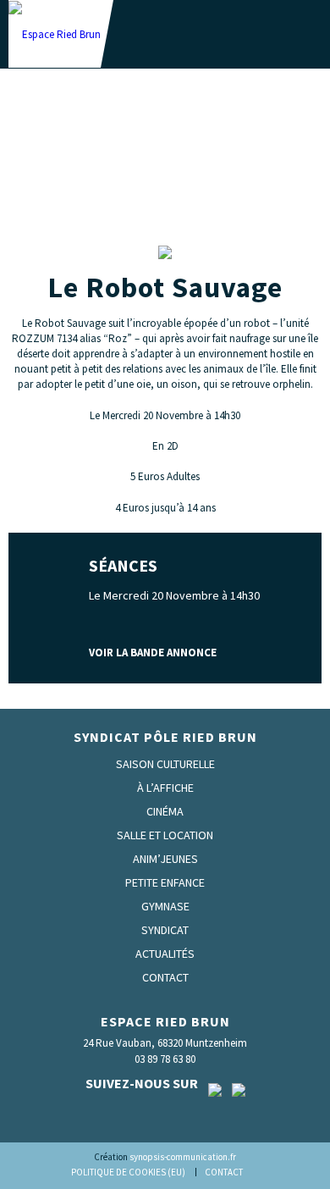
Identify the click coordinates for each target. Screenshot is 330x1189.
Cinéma (165, 811)
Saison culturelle (165, 763)
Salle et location (165, 835)
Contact (165, 977)
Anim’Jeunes (165, 858)
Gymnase (165, 906)
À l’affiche (165, 787)
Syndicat (165, 929)
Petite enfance (165, 882)
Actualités (165, 953)
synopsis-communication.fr (182, 1157)
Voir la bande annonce (153, 652)
